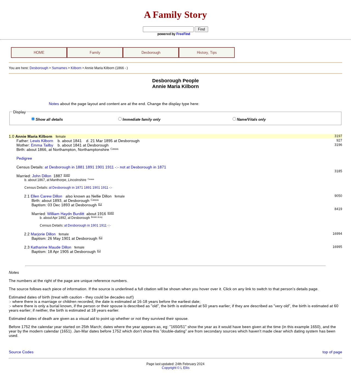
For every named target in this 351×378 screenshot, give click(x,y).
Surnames (59, 68)
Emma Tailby (42, 145)
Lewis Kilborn (41, 141)
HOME (39, 52)
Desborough (150, 52)
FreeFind (183, 34)
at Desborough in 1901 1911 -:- (87, 225)
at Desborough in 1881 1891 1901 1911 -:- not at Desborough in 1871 (105, 167)
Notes (54, 103)
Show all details (49, 120)
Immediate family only (141, 120)
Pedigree (24, 158)
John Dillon (41, 176)
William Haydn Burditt (65, 213)
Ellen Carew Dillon (46, 196)
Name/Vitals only (251, 120)
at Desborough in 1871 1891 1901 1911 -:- (80, 188)
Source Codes (21, 352)
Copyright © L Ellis (175, 368)
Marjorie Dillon (43, 234)
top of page (332, 352)
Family (95, 52)
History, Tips (207, 52)
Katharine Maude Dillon (51, 247)
